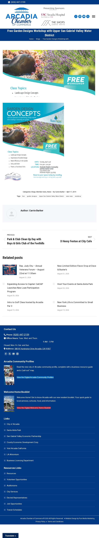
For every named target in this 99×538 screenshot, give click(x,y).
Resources (11, 473)
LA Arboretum (13, 454)
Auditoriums (12, 485)
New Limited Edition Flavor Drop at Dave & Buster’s (76, 268)
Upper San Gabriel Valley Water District (51, 196)
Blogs (33, 192)
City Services (12, 491)
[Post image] (10, 270)
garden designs (32, 196)
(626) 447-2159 (18, 2)
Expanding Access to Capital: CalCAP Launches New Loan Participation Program (25, 288)
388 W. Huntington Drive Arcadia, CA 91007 (33, 349)
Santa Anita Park (14, 430)
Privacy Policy (40, 522)
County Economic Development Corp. (23, 442)
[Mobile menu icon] (93, 16)
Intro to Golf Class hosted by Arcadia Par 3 (25, 304)
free (23, 196)
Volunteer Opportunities (17, 479)
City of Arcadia (13, 424)
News (49, 192)
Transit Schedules (14, 510)
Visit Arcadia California (16, 448)
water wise (69, 196)
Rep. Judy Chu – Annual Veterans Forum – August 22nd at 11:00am (31, 270)
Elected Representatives (17, 498)
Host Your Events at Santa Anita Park (75, 284)
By (59, 192)
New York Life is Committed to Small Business (75, 304)
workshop (78, 196)
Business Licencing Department (20, 460)
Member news (41, 192)
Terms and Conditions (55, 522)
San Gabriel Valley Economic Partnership (24, 436)
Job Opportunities (14, 504)
